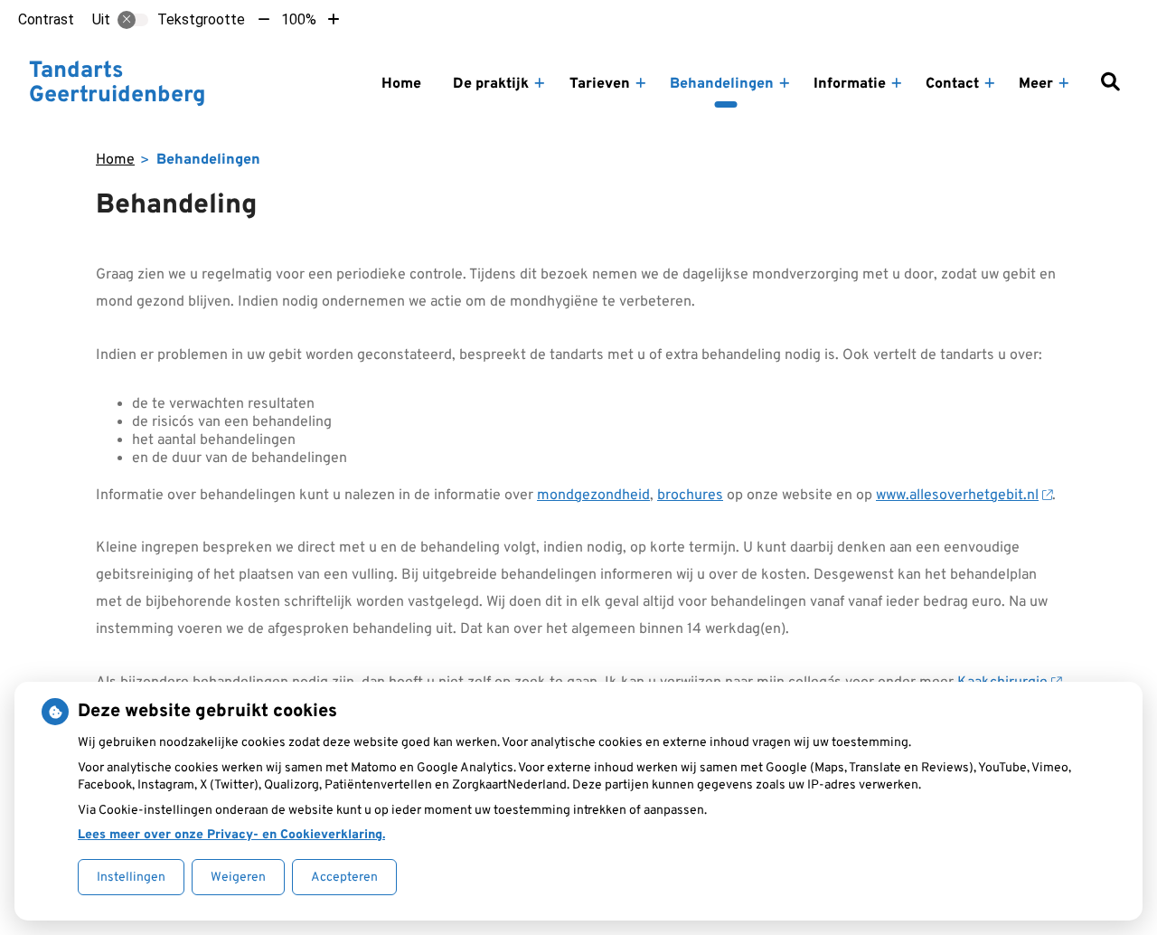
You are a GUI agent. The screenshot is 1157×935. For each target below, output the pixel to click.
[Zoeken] (1110, 84)
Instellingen (131, 877)
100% (298, 19)
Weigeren (238, 877)
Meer (1036, 84)
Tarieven (599, 84)
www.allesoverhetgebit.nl (957, 495)
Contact (952, 84)
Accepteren (344, 877)
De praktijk (491, 84)
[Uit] (133, 20)
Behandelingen (722, 84)
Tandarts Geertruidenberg (117, 84)
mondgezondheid (593, 495)
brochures (690, 495)
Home (401, 84)
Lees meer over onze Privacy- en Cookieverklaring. (231, 835)
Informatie (850, 84)
